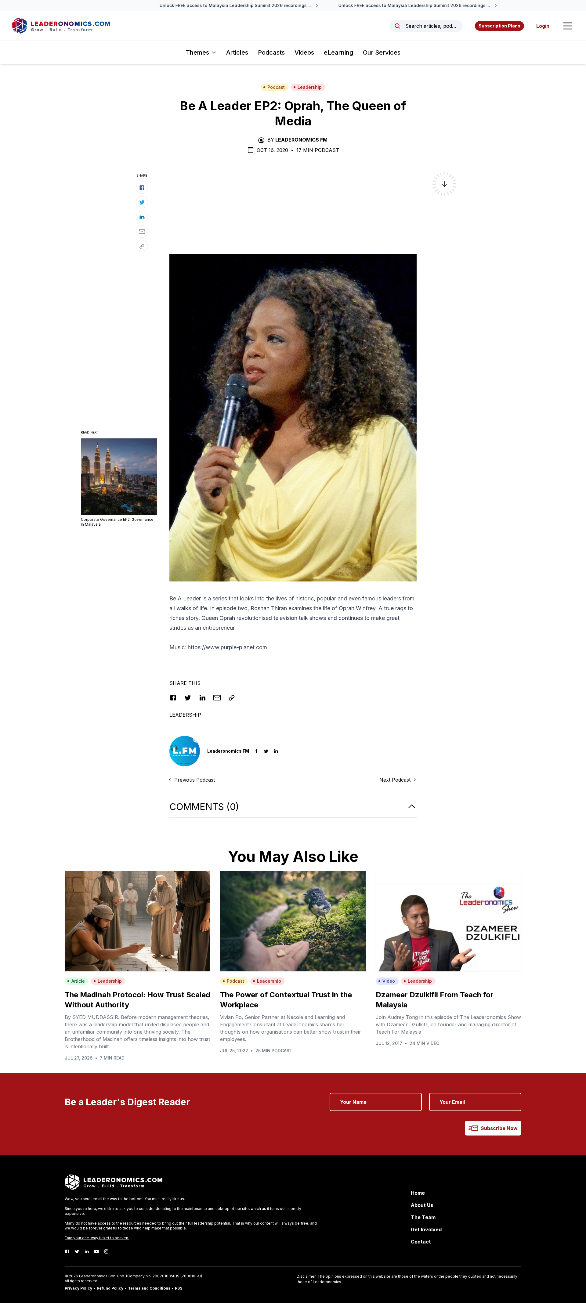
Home (418, 1193)
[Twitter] (76, 1251)
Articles (237, 52)
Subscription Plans (499, 25)
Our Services (381, 52)
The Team (423, 1217)
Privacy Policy (78, 1288)
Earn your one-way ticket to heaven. (97, 1238)
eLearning (338, 52)
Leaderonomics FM (301, 140)
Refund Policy (110, 1288)
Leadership (310, 87)
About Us (422, 1205)
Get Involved (426, 1229)
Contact (421, 1242)
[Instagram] (106, 1251)
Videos (304, 52)
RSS (178, 1288)
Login (542, 26)
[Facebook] (67, 1251)
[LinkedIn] (86, 1251)
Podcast (276, 87)
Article (78, 981)
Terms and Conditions (149, 1288)
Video (388, 981)
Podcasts (271, 52)
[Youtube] (96, 1251)
